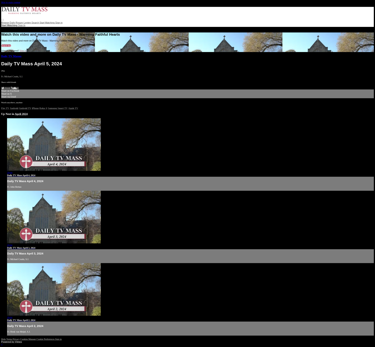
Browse (5, 22)
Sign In (21, 25)
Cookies (24, 339)
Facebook (6, 88)
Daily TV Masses (11, 56)
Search (35, 22)
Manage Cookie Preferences (41, 339)
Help (3, 339)
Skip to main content (10, 2)
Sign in (59, 22)
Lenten (27, 22)
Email (16, 88)
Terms (9, 339)
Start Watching (47, 22)
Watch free (6, 45)
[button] (3, 20)
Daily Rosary (17, 22)
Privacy (16, 339)
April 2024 (21, 113)
